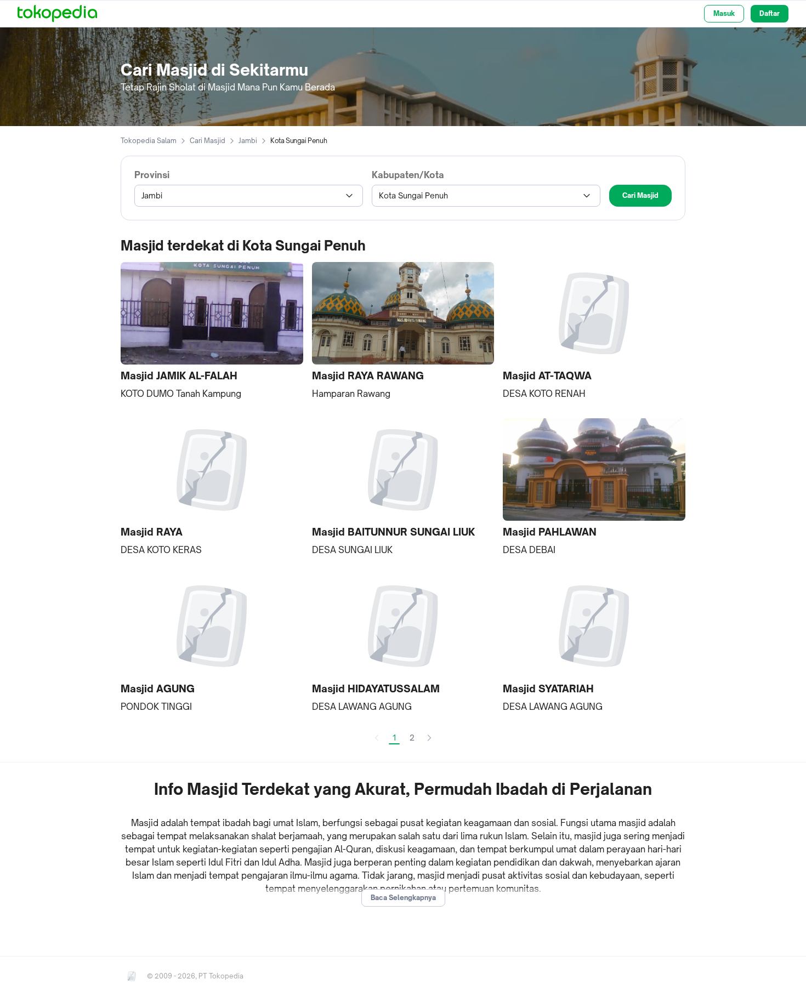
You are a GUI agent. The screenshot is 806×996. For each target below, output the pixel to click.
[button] (212, 331)
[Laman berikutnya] (429, 737)
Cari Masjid (207, 140)
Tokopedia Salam (149, 140)
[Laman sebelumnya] (376, 737)
